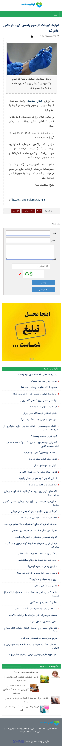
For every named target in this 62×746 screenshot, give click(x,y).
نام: (54, 233)
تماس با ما (37, 732)
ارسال (43, 282)
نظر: (55, 259)
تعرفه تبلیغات (25, 732)
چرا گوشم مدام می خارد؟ (26, 672)
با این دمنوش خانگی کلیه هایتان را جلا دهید (21, 678)
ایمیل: (53, 240)
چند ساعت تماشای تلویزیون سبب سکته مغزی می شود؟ (16, 689)
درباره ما (9, 728)
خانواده (42, 728)
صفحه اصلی (52, 728)
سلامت (17, 728)
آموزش (34, 728)
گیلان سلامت (35, 101)
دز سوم (16, 211)
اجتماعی (25, 728)
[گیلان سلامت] (50, 723)
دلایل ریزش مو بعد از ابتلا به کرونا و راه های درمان (26, 699)
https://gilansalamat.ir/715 (28, 200)
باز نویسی (43, 289)
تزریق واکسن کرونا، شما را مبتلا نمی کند (21, 708)
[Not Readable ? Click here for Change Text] (20, 274)
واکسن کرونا (28, 211)
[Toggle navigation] (55, 14)
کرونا (39, 211)
